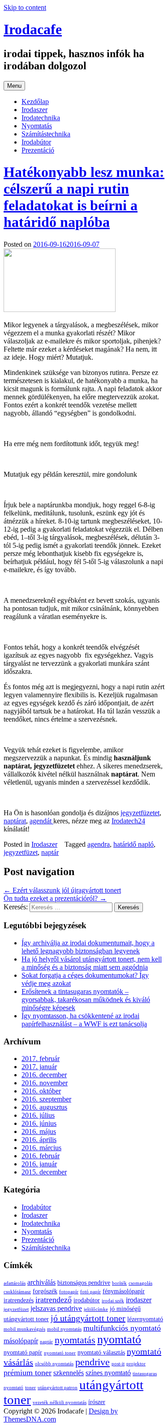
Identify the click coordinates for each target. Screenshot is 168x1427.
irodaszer (138, 1300)
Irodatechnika (41, 118)
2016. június (39, 1123)
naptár (50, 852)
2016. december (44, 1075)
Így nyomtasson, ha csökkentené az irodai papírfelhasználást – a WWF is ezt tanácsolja (84, 1020)
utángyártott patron (58, 1387)
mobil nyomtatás (64, 1329)
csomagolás (140, 1283)
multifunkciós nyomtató (122, 1327)
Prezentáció (38, 150)
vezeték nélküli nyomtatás (59, 1402)
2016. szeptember (46, 1099)
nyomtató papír (23, 1352)
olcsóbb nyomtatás (54, 1363)
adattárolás (15, 1283)
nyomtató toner (60, 1352)
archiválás (41, 1282)
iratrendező (53, 1299)
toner (30, 1387)
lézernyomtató (145, 1319)
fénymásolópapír (124, 1291)
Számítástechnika (46, 134)
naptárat (15, 821)
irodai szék (113, 1300)
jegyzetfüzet (21, 852)
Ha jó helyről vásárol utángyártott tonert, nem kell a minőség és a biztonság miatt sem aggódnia (92, 963)
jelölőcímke (96, 1309)
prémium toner (28, 1372)
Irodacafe (33, 29)
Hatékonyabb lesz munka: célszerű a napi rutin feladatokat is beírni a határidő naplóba (84, 197)
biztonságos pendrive (83, 1282)
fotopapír (68, 1291)
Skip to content (25, 7)
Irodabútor (36, 142)
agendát (41, 821)
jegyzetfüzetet (140, 813)
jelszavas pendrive (56, 1309)
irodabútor (86, 1300)
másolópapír (21, 1341)
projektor (136, 1363)
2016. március (41, 1148)
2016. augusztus (44, 1107)
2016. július (38, 1115)
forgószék (45, 1291)
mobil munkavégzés (24, 1329)
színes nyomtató (108, 1373)
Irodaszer (34, 109)
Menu (14, 85)
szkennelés (68, 1373)
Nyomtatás (37, 126)
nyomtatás (75, 1340)
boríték (119, 1283)
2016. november (45, 1083)
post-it (118, 1363)
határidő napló (133, 844)
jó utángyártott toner (88, 1318)
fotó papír (90, 1291)
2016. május (39, 1131)
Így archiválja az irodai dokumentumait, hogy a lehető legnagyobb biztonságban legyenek (88, 947)
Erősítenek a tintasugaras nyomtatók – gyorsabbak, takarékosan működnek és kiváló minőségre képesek (86, 1000)
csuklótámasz (17, 1291)
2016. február (41, 1156)
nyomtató (119, 1339)
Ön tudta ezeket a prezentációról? (55, 898)
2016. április (39, 1139)
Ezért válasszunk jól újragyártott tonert (62, 890)
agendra (98, 844)
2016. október (41, 1091)
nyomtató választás (101, 1352)
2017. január (39, 1066)
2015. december (44, 1172)
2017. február (41, 1058)
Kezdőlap (35, 101)
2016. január (39, 1164)
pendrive (92, 1362)
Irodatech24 (128, 821)
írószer (96, 1402)
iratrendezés (19, 1300)
